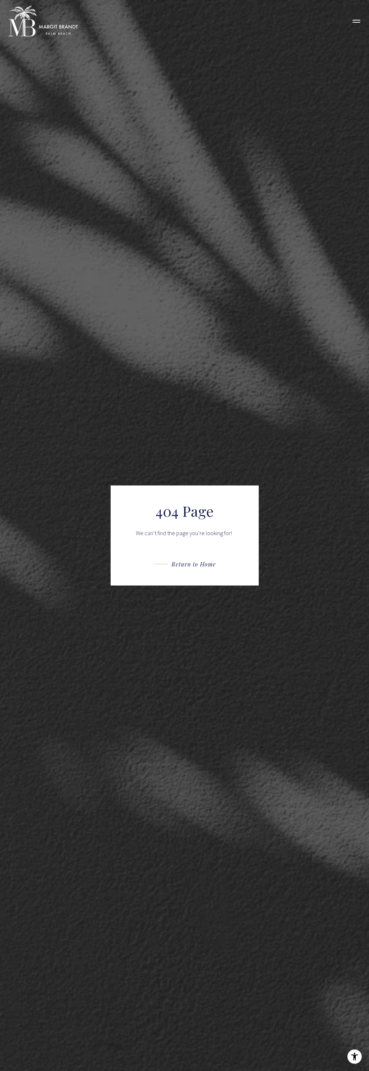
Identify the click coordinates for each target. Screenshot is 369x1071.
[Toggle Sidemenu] (356, 21)
